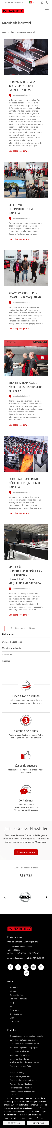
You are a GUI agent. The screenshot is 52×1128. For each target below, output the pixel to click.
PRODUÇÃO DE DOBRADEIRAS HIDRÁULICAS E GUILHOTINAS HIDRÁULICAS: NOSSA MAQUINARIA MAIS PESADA (25, 575)
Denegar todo (14, 1123)
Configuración (39, 1118)
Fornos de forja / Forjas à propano (24, 1047)
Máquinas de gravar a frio (20, 1076)
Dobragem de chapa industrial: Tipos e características (22, 86)
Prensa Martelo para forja (20, 1066)
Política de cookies (24, 1118)
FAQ (11, 1006)
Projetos (6, 661)
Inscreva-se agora (26, 852)
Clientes (13, 1018)
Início (4, 32)
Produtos (13, 987)
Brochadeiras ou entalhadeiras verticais (26, 1036)
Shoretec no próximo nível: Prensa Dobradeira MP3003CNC (25, 386)
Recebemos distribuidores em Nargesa (21, 209)
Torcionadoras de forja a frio (22, 1088)
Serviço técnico (16, 995)
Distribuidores (16, 1014)
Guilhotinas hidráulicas (19, 1051)
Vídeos (13, 991)
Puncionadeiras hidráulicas (21, 1084)
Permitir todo (38, 1123)
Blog (12, 32)
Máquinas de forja (17, 1072)
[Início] (13, 11)
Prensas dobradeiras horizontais (23, 1080)
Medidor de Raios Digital (20, 1055)
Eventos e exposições (12, 642)
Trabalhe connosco (14, 2)
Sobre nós (14, 1010)
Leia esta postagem (18, 151)
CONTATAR (14, 1022)
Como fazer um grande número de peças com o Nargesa (24, 483)
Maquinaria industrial (21, 95)
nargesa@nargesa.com (17, 958)
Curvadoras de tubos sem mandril (24, 1040)
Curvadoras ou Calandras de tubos (24, 1044)
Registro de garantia (18, 999)
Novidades (7, 654)
